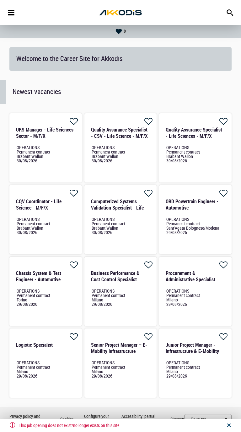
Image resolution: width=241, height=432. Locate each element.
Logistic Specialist (34, 345)
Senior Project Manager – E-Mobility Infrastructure (119, 348)
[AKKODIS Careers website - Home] (120, 12)
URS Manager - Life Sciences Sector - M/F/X (44, 133)
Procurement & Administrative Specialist (190, 276)
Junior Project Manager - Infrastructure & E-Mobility (192, 348)
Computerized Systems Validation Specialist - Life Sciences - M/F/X (117, 208)
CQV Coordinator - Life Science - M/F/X (39, 205)
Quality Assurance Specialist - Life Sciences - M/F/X (194, 133)
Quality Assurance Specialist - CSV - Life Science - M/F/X (119, 133)
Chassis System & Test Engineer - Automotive (38, 276)
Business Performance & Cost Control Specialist (115, 276)
